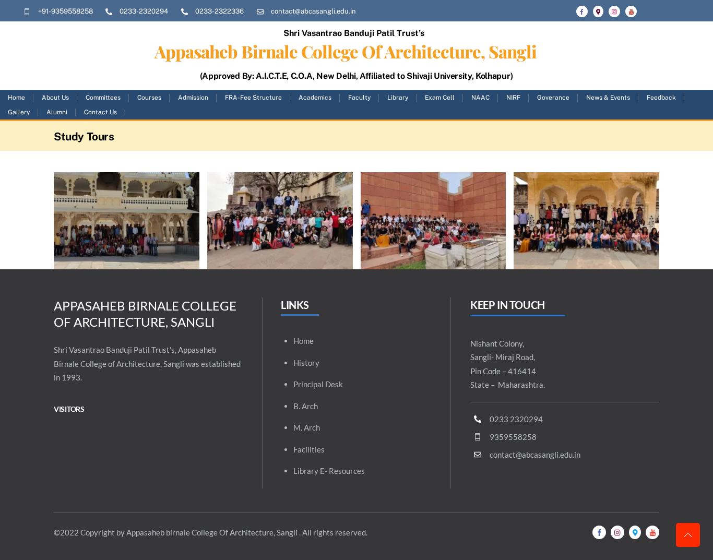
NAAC (480, 97)
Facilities (309, 449)
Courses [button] (149, 97)
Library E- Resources (329, 470)
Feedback (661, 97)
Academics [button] (315, 97)
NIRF (513, 97)
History (306, 362)
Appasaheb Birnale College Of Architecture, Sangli (346, 51)
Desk (334, 384)
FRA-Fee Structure (253, 97)
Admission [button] (193, 97)
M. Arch (306, 427)
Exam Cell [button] (440, 97)
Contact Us (100, 112)
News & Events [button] (608, 97)
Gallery (19, 112)
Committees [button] (103, 97)
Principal (308, 384)
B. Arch (305, 406)
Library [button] (397, 97)
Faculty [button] (359, 97)
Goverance (553, 97)
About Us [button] (55, 97)
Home (16, 97)
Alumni (56, 112)
